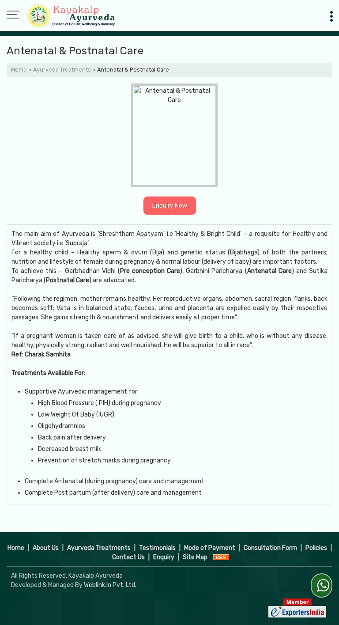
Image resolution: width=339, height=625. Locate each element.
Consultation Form (270, 548)
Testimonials (157, 548)
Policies (316, 548)
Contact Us (128, 557)
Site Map (195, 557)
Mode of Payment (209, 548)
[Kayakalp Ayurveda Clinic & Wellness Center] (70, 15)
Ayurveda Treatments (62, 69)
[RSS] (221, 557)
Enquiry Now (169, 205)
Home (19, 69)
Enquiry (163, 557)
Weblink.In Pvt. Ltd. (110, 585)
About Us (46, 548)
